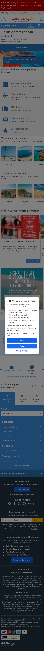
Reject (22, 346)
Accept (22, 340)
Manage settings (22, 351)
